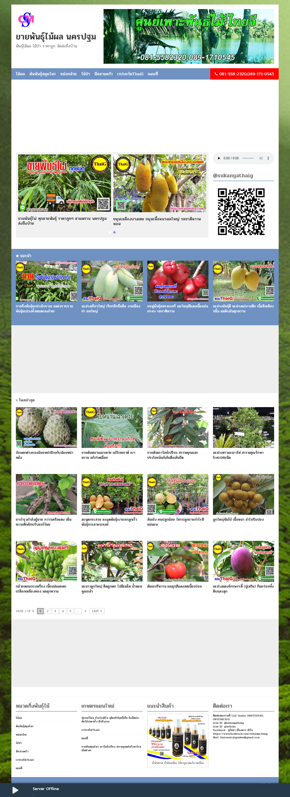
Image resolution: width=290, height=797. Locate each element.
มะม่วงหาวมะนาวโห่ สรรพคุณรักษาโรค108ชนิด (238, 455)
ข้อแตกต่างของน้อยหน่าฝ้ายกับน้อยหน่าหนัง (44, 455)
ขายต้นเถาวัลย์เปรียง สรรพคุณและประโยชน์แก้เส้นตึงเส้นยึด (172, 455)
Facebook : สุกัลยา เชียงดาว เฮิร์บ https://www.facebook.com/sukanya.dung (240, 732)
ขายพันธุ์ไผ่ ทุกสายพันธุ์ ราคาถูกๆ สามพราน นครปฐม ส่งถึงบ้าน (62, 221)
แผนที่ (153, 74)
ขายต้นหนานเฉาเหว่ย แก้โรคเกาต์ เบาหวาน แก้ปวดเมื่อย (108, 455)
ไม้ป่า (85, 74)
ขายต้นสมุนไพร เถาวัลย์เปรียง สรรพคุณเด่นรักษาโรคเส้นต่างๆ (111, 748)
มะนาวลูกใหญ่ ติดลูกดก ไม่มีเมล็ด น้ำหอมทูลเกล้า (112, 588)
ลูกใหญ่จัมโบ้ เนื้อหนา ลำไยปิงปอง (238, 519)
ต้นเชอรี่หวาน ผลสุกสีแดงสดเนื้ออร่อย (174, 586)
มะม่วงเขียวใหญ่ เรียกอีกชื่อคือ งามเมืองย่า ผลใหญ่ (111, 308)
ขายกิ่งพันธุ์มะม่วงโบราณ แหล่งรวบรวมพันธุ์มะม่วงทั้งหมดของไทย (44, 308)
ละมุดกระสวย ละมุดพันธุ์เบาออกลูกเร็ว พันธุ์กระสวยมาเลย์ (109, 522)
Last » (97, 611)
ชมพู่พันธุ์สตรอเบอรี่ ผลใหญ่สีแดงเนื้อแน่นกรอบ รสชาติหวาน (177, 308)
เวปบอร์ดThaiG (130, 74)
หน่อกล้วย (68, 74)
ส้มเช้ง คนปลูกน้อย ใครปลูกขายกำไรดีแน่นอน (175, 522)
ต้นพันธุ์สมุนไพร (43, 74)
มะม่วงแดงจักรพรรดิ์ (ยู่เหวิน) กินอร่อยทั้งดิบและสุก (243, 588)
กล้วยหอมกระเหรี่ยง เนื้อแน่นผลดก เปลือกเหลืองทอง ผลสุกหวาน (41, 588)
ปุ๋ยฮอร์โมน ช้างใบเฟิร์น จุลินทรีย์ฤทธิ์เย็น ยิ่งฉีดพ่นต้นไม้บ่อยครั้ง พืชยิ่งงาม (110, 720)
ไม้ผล (20, 74)
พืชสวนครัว (103, 74)
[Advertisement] (145, 118)
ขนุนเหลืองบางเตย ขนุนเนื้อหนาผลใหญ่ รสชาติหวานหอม (157, 221)
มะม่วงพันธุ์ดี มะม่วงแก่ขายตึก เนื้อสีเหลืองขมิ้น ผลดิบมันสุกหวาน (243, 308)
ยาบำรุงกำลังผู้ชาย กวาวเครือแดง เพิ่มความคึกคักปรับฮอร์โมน (43, 522)
